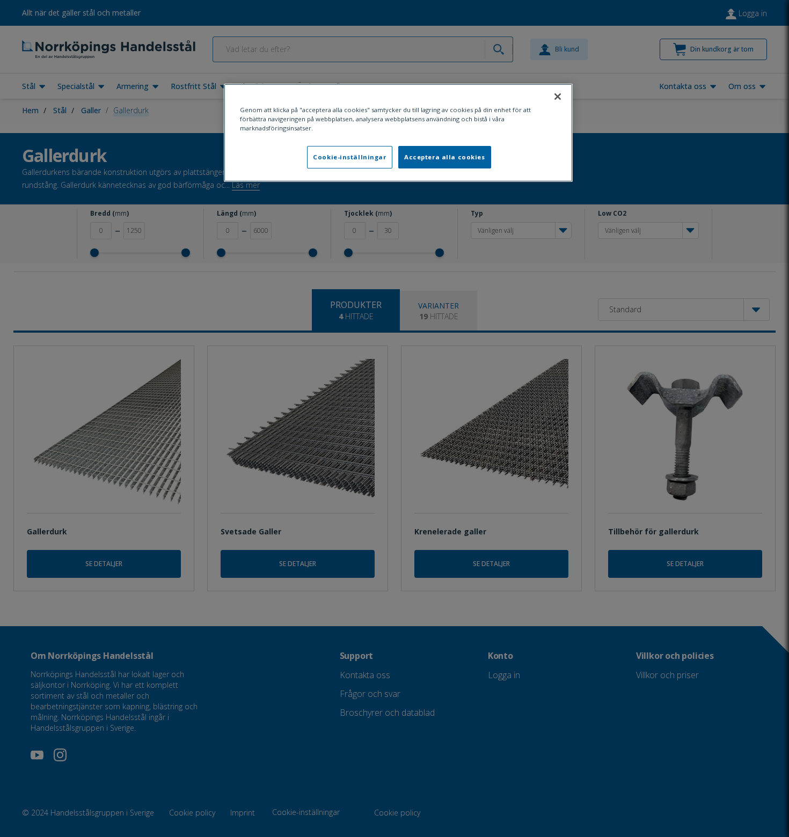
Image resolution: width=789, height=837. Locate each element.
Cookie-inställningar (349, 157)
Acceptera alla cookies (444, 157)
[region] (398, 133)
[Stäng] (557, 96)
